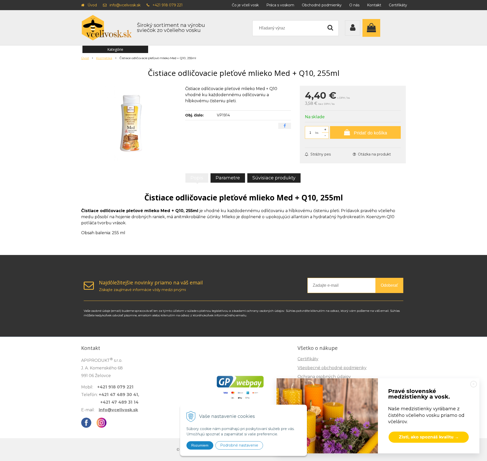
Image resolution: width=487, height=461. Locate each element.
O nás (354, 5)
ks (316, 132)
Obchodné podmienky (322, 5)
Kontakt (374, 5)
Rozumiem (199, 445)
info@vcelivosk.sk (125, 5)
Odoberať (389, 285)
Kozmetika (104, 58)
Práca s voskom (280, 5)
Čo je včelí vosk (245, 5)
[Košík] (372, 28)
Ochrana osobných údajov (324, 376)
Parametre (228, 178)
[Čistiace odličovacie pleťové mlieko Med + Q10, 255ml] (130, 124)
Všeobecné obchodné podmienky (332, 367)
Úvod (92, 5)
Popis (196, 178)
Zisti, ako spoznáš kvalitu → (429, 437)
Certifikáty (398, 5)
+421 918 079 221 (167, 5)
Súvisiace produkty (273, 178)
